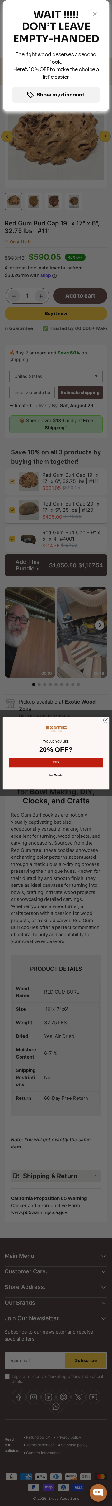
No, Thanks (56, 775)
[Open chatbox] (98, 1493)
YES (56, 762)
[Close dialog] (105, 720)
